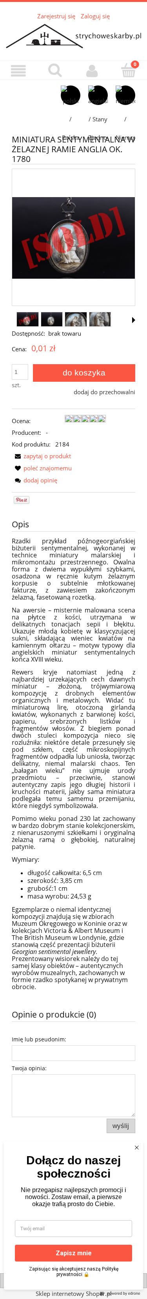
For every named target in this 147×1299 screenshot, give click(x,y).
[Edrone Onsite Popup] (73, 649)
